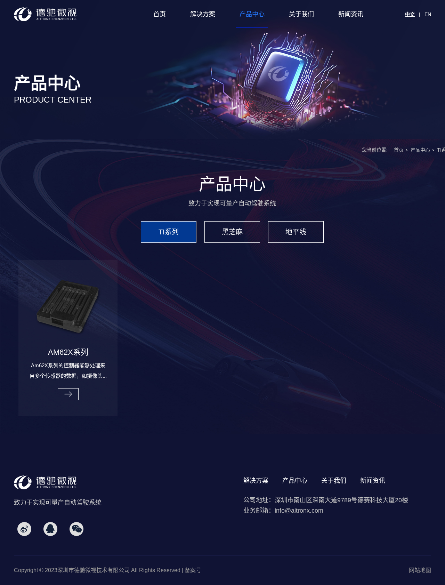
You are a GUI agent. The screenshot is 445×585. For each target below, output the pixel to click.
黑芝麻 (232, 232)
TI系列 (169, 232)
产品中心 (252, 14)
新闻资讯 (350, 14)
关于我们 (301, 14)
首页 (159, 14)
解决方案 (202, 14)
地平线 (295, 232)
